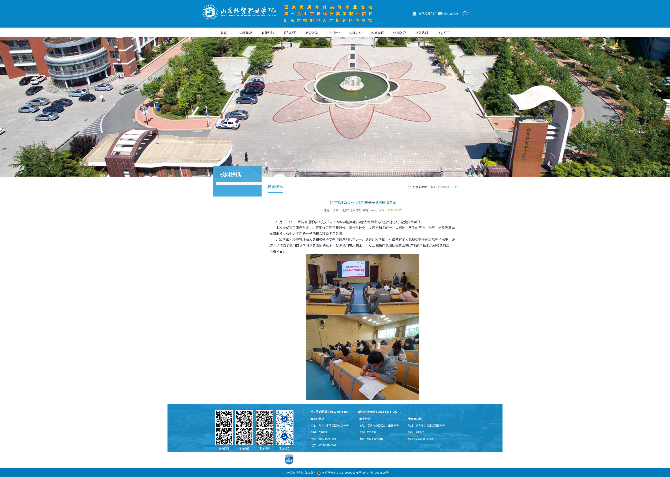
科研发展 (377, 32)
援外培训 (421, 32)
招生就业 (333, 32)
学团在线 (355, 32)
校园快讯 (443, 187)
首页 (224, 32)
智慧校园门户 (427, 13)
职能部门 (268, 32)
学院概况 (246, 32)
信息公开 (443, 32)
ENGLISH (451, 13)
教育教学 (312, 32)
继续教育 (399, 32)
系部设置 (290, 32)
